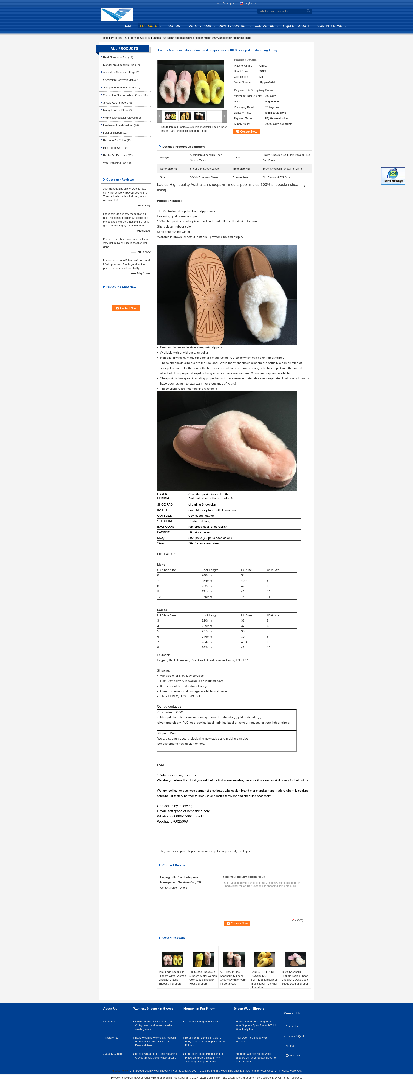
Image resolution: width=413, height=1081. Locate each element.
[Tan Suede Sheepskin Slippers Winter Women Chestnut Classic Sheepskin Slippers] (172, 959)
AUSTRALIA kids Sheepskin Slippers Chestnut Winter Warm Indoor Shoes (233, 978)
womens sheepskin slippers (214, 851)
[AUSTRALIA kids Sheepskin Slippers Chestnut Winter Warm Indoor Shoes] (234, 959)
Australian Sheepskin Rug (118, 72)
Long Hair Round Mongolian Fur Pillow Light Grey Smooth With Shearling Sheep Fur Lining (204, 1057)
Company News (329, 26)
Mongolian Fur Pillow (115, 110)
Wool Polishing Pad (114, 162)
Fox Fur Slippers (112, 132)
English (248, 3)
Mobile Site (294, 1055)
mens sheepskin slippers (181, 851)
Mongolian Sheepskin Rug (118, 65)
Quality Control (233, 26)
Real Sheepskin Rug (115, 57)
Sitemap (290, 1045)
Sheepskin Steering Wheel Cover (122, 95)
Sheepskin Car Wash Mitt (118, 80)
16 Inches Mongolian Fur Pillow (203, 1021)
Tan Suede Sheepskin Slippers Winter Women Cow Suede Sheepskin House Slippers (203, 978)
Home (128, 26)
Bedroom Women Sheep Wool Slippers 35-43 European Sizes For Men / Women (256, 1057)
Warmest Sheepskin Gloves (119, 117)
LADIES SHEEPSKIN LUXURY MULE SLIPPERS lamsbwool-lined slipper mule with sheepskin (264, 980)
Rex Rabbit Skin (112, 147)
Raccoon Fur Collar (114, 140)
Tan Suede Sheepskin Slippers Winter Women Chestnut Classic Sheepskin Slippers (172, 978)
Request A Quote (296, 26)
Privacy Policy (119, 1070)
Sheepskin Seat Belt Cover (119, 87)
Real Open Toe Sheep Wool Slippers (252, 1039)
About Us (172, 26)
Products (148, 26)
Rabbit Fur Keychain (115, 155)
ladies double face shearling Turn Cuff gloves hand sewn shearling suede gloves (154, 1025)
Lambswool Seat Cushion (118, 125)
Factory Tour (199, 26)
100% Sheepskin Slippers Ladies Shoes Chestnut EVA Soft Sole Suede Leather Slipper (295, 978)
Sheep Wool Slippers (137, 37)
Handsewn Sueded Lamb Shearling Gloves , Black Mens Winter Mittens (156, 1055)
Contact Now (248, 131)
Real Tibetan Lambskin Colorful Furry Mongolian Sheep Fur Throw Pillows (205, 1041)
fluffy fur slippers (241, 851)
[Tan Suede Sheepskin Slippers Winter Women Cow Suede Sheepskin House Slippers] (203, 959)
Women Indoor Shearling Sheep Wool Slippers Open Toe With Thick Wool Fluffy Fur (256, 1025)
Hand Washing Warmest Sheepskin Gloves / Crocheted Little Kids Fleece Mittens (156, 1041)
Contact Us (264, 26)
